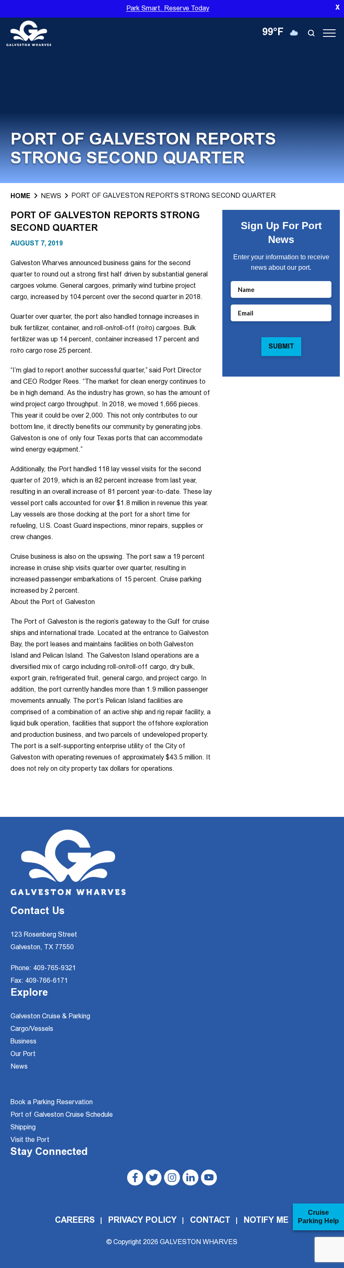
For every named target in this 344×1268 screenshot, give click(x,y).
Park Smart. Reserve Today (167, 8)
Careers (75, 1220)
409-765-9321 (54, 968)
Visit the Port (30, 1140)
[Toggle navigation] (329, 33)
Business (23, 1041)
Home (20, 196)
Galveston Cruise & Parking (50, 1016)
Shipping (23, 1127)
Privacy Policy (142, 1220)
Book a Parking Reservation (51, 1102)
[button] (313, 33)
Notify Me (266, 1220)
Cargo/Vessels (31, 1029)
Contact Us (37, 912)
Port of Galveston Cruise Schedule (61, 1115)
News (51, 196)
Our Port (23, 1054)
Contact (210, 1220)
